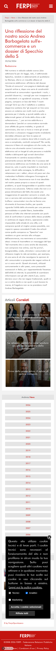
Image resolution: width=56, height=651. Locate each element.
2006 (28, 534)
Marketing (17, 600)
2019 (28, 450)
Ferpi (7, 18)
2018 (28, 457)
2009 (28, 515)
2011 (28, 502)
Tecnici (15, 593)
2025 (28, 411)
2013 (28, 489)
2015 (28, 476)
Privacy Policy (43, 648)
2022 (28, 431)
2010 (28, 508)
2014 (28, 483)
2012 (28, 496)
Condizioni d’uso (27, 648)
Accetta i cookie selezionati (26, 607)
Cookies (8, 648)
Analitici (33, 593)
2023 (28, 424)
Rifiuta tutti (22, 613)
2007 (28, 528)
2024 (28, 418)
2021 (28, 437)
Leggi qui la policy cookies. (25, 587)
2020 (28, 444)
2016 (28, 470)
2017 (28, 463)
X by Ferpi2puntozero (13, 623)
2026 (28, 405)
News (13, 18)
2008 (28, 521)
